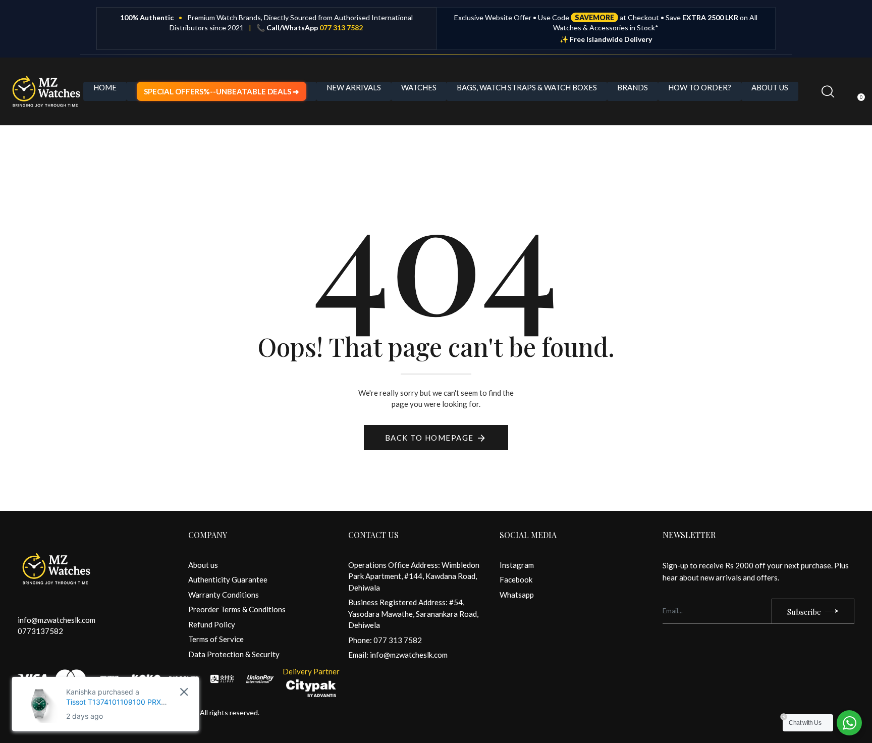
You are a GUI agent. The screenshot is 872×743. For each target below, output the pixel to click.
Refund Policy (211, 624)
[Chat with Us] (849, 722)
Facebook (516, 579)
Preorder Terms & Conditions (237, 609)
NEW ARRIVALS (353, 87)
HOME (105, 87)
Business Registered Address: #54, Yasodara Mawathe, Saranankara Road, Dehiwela (413, 613)
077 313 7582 (341, 27)
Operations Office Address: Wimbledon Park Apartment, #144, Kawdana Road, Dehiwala (413, 576)
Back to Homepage (429, 437)
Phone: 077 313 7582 (385, 640)
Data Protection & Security (234, 654)
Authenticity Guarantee (227, 579)
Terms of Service (216, 639)
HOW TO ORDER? (699, 87)
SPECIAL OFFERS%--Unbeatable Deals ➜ (221, 91)
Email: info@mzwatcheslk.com (398, 654)
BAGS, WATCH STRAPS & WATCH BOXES (527, 87)
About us (203, 564)
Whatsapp (517, 594)
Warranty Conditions (223, 594)
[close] (184, 692)
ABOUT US (769, 87)
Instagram (517, 564)
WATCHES (419, 87)
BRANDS (632, 87)
